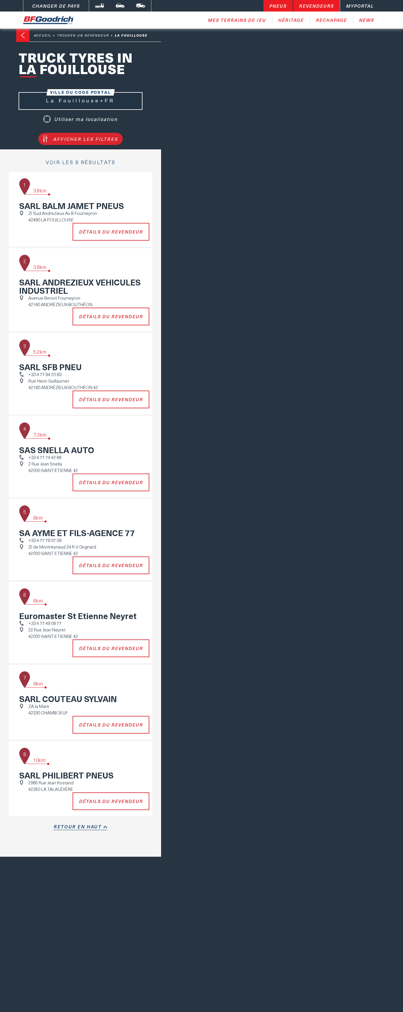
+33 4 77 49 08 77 (44, 623)
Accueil (42, 35)
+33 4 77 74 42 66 (44, 457)
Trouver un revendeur (83, 35)
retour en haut (77, 826)
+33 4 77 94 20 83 (44, 374)
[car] (120, 6)
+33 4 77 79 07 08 (44, 540)
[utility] (140, 6)
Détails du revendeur (111, 231)
